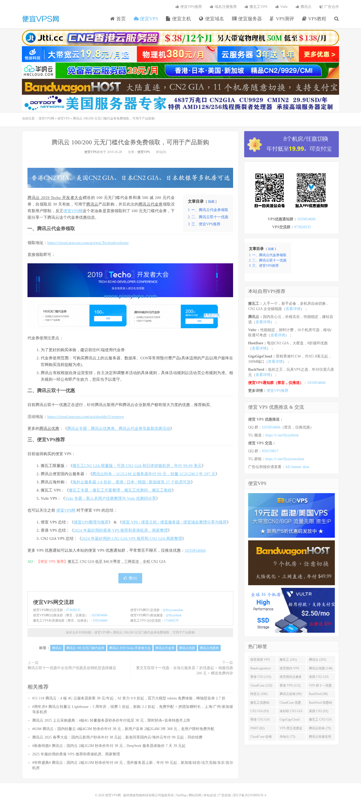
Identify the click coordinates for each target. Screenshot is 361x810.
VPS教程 (316, 18)
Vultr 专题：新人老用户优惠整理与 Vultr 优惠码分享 (110, 498)
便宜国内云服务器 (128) (291, 678)
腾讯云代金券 (150, 204)
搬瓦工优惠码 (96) (259, 704)
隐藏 (211, 201)
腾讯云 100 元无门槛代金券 (85, 648)
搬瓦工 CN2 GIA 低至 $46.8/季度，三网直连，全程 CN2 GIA (117, 562)
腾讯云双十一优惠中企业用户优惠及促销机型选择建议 (71, 668)
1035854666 (195, 550)
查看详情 (293, 309)
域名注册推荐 (225, 7)
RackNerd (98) (318, 694)
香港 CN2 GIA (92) (260, 720)
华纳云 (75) (287, 736)
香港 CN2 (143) (260, 677)
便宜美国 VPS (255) (260, 661)
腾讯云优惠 (49, 428)
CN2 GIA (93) (259, 711)
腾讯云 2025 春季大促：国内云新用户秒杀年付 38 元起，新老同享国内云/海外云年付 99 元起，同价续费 (117, 737)
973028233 (73, 610)
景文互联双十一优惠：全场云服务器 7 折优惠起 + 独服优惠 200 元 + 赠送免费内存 (184, 670)
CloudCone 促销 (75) (261, 738)
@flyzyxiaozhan (173, 610)
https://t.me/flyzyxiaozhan (284, 459)
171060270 (171, 620)
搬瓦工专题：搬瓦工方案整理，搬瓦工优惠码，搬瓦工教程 (120, 490)
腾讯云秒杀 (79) (320, 728)
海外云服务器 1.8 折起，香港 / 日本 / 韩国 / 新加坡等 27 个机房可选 (131, 482)
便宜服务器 (249, 18)
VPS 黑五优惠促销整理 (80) (291, 729)
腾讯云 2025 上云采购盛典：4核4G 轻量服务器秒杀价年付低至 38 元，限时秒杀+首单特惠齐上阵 (111, 720)
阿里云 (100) (258, 694)
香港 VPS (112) (290, 685)
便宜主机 (181, 18)
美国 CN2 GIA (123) (319, 678)
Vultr (283, 7)
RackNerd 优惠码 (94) (320, 704)
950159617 (270, 451)
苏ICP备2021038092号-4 (249, 795)
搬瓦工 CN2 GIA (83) (320, 720)
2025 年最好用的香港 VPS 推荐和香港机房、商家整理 (76, 754)
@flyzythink (174, 615)
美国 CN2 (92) (318, 711)
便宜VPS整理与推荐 (91, 522)
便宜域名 (214, 18)
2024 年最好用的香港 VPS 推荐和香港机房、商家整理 (121, 530)
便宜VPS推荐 (190, 7)
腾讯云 (305, 7)
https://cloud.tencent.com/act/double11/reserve (85, 416)
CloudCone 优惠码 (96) (290, 704)
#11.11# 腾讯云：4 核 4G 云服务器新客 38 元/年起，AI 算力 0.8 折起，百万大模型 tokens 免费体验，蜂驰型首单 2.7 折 (128, 698)
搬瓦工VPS (257, 7)
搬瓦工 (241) (288, 659)
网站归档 (195, 795)
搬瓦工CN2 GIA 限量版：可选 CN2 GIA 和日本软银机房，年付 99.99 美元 (137, 466)
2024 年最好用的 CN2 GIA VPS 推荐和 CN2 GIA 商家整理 (131, 538)
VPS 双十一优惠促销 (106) (320, 686)
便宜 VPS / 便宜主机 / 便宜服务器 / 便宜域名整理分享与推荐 (174, 522)
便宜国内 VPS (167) (289, 669)
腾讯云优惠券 (209, 648)
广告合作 (331, 7)
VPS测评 (284, 18)
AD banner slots (297, 467)
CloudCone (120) (261, 685)
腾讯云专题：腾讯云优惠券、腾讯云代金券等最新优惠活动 (118, 428)
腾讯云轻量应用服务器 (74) (320, 738)
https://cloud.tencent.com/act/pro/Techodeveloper (88, 243)
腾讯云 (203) (317, 659)
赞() (133, 578)
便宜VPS (148, 18)
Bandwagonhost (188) (260, 669)
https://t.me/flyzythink (282, 435)
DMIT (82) (257, 728)
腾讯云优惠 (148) (320, 668)
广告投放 (224, 795)
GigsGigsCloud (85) (289, 720)
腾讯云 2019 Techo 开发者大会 (55, 198)
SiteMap (181, 795)
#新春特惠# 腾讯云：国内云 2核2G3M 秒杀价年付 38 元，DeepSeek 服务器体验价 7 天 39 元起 (109, 746)
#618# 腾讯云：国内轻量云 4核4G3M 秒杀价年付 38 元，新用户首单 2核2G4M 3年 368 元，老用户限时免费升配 (123, 729)
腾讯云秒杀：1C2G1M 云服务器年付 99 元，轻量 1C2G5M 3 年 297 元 (153, 474)
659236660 (100, 620)
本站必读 (209, 795)
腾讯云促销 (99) (291, 694)
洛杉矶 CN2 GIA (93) (291, 712)
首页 (120, 18)
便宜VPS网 (40, 19)
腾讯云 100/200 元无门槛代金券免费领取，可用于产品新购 (130, 142)
